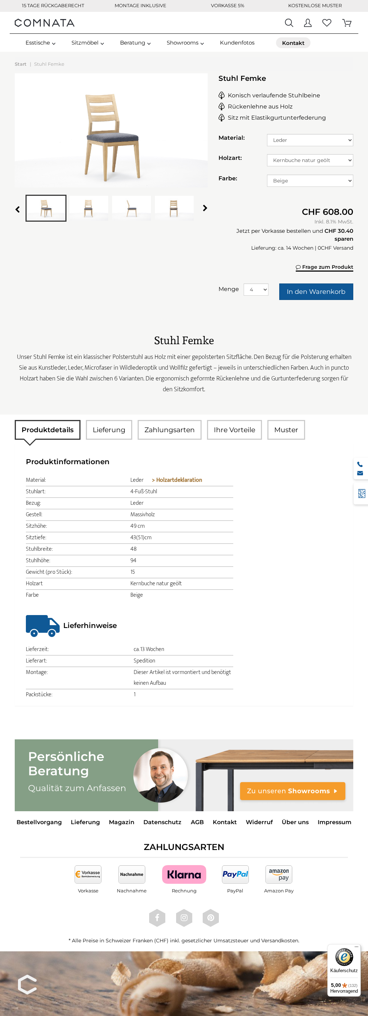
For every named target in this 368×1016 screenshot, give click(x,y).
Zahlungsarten (169, 430)
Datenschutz (162, 822)
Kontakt (225, 822)
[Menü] (356, 948)
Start (21, 64)
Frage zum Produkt (327, 267)
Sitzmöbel (85, 42)
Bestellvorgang (39, 822)
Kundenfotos (237, 42)
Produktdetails (48, 430)
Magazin (121, 822)
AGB (197, 822)
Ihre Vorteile (234, 430)
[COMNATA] (44, 22)
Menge (228, 289)
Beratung (132, 42)
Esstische (38, 42)
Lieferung (109, 430)
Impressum (334, 822)
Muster (286, 430)
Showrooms (182, 42)
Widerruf (259, 822)
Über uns (295, 822)
